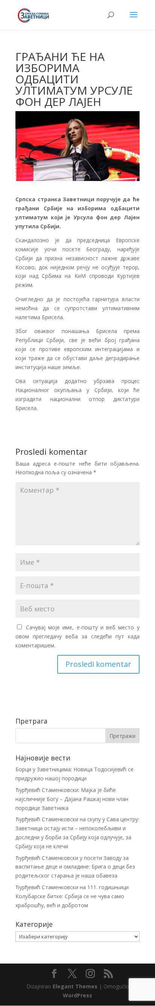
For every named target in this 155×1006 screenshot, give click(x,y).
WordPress (77, 995)
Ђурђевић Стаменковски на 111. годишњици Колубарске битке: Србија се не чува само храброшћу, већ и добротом (72, 896)
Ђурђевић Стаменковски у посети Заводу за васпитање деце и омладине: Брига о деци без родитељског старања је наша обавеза (75, 866)
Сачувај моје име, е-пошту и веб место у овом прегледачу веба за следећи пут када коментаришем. (77, 636)
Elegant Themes (75, 986)
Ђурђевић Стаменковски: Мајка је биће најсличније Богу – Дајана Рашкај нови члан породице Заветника (71, 798)
